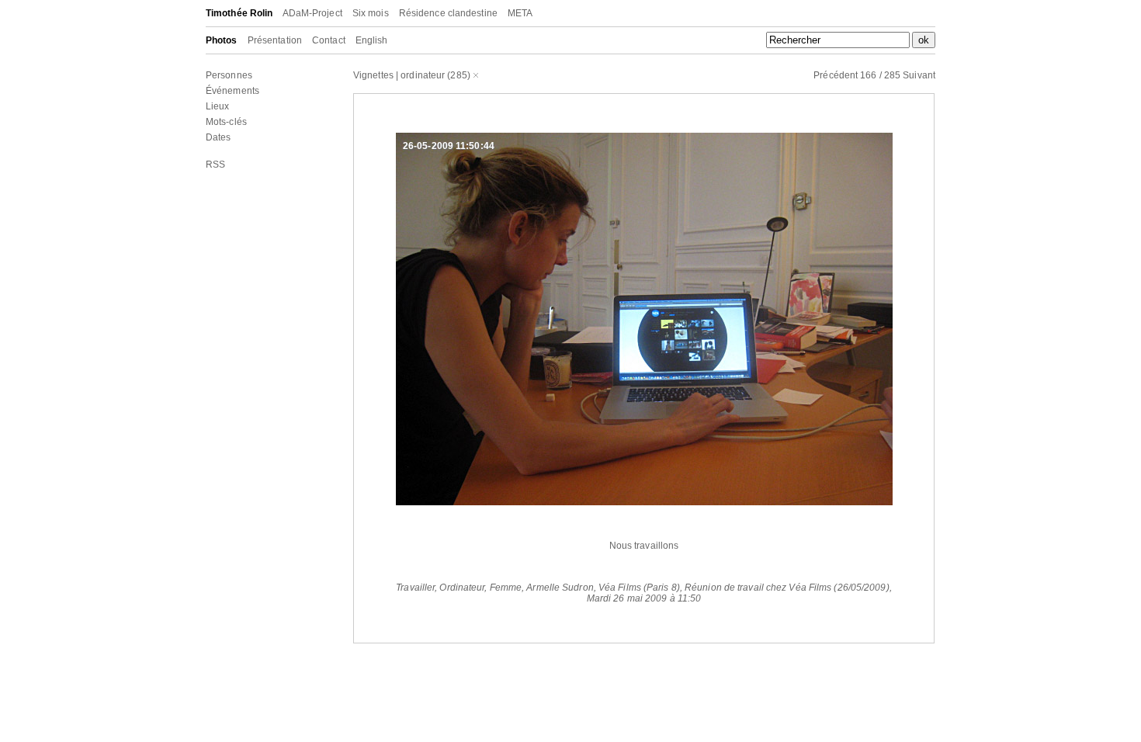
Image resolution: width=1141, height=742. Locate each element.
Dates (218, 137)
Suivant (919, 75)
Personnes (229, 75)
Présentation (275, 40)
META (520, 13)
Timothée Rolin (239, 13)
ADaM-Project (312, 13)
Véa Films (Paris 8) (639, 587)
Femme (506, 587)
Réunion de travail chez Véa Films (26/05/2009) (787, 587)
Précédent (835, 75)
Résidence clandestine (448, 13)
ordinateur (423, 75)
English (371, 40)
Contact (328, 40)
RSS (215, 164)
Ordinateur (461, 587)
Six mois (370, 13)
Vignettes (373, 75)
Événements (232, 90)
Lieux (218, 106)
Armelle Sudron (559, 587)
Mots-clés (226, 121)
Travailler (415, 587)
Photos (222, 40)
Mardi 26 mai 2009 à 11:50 (644, 598)
